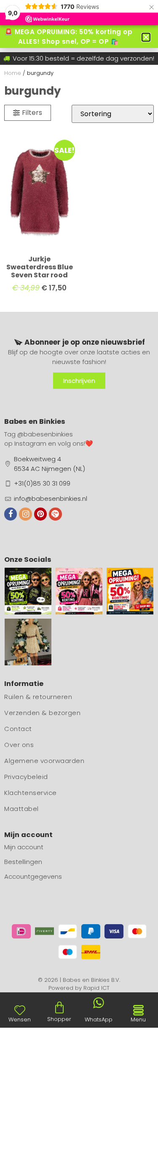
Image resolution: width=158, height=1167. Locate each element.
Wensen (19, 1019)
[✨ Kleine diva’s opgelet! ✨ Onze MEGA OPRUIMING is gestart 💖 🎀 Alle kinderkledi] (79, 591)
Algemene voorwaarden (44, 760)
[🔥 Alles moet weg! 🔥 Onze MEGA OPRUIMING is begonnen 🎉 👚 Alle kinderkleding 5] (130, 591)
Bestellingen (23, 861)
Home (12, 73)
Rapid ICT (96, 988)
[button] (146, 37)
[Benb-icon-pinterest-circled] (40, 514)
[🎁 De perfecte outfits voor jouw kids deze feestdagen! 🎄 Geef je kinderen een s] (28, 642)
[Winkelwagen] (59, 1007)
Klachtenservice (30, 792)
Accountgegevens (33, 876)
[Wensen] (19, 1010)
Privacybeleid (26, 776)
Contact (18, 728)
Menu (138, 1019)
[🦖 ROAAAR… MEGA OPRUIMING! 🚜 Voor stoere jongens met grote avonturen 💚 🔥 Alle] (28, 591)
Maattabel (21, 808)
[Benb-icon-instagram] (25, 514)
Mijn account (23, 847)
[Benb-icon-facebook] (10, 514)
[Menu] (138, 1010)
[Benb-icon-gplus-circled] (55, 514)
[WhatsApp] (98, 1003)
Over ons (19, 744)
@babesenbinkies (45, 434)
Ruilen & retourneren (38, 696)
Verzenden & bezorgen (42, 712)
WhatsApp (98, 1019)
